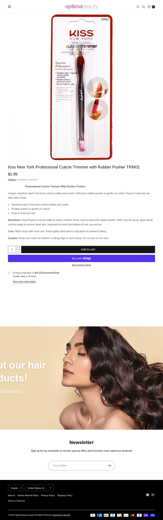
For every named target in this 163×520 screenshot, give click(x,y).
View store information (24, 281)
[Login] (138, 6)
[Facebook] (147, 494)
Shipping (12, 179)
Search (11, 495)
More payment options (81, 265)
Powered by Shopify (61, 515)
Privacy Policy (48, 495)
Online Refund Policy (28, 495)
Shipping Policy (64, 495)
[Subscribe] (111, 465)
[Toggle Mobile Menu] (11, 6)
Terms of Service (16, 500)
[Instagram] (152, 494)
